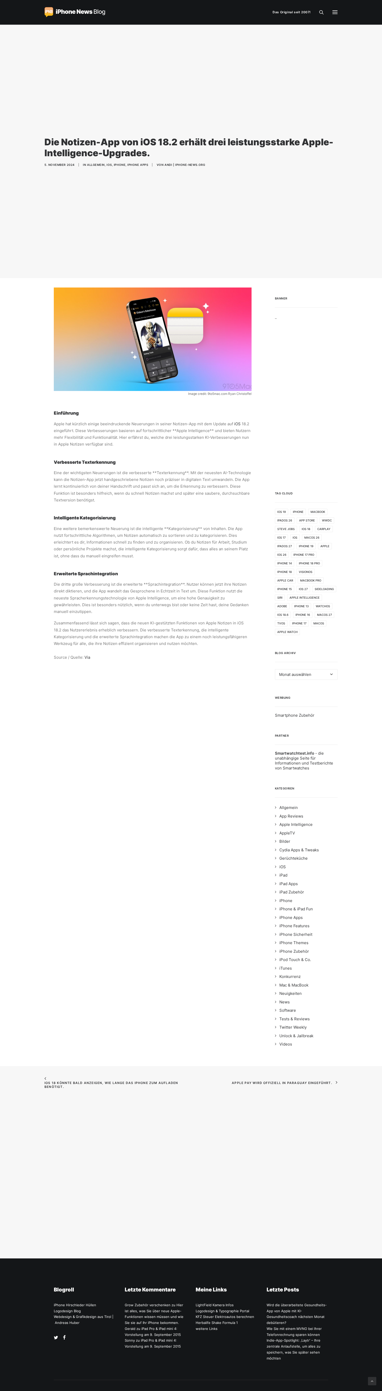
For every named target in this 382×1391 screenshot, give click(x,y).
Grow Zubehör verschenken (147, 1305)
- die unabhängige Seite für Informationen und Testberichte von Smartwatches (304, 760)
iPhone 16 (302, 615)
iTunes (285, 968)
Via (87, 657)
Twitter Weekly (293, 1027)
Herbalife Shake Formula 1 (217, 1323)
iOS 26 (281, 555)
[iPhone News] (74, 12)
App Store (307, 520)
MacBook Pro (310, 580)
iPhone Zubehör (294, 951)
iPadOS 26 (284, 520)
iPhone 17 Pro (303, 555)
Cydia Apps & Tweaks (299, 849)
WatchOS (323, 606)
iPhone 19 (306, 546)
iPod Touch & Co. (295, 959)
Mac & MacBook (293, 985)
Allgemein (96, 165)
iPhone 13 (301, 606)
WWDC (327, 520)
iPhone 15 (284, 589)
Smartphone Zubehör (294, 715)
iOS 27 (303, 589)
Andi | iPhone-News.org (184, 165)
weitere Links (207, 1329)
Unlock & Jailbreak (296, 1035)
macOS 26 (311, 537)
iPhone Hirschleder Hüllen (75, 1305)
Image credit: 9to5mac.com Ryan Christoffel (220, 394)
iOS (109, 165)
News (284, 1002)
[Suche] (319, 12)
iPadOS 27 (284, 546)
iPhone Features (294, 925)
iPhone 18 (284, 572)
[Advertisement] (306, 397)
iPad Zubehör (291, 892)
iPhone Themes (293, 942)
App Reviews (291, 816)
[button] (335, 12)
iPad (283, 875)
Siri (279, 597)
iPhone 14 (284, 563)
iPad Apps (288, 883)
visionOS (305, 572)
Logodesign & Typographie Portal (222, 1311)
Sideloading (324, 589)
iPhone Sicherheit (295, 934)
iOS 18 (306, 529)
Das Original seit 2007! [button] (292, 12)
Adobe (282, 606)
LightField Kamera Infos (215, 1305)
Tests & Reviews (294, 1018)
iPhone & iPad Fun (296, 908)
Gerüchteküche (293, 858)
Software (287, 1010)
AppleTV (287, 833)
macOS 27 (324, 615)
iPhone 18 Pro (309, 563)
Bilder (284, 841)
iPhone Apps (137, 165)
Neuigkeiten (290, 993)
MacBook (318, 512)
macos (318, 623)
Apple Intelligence (304, 597)
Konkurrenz (290, 976)
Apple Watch (287, 632)
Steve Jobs (286, 529)
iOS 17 (281, 537)
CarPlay (324, 529)
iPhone (120, 165)
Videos (285, 1044)
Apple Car (285, 580)
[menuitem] (293, 12)
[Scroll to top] (372, 1380)
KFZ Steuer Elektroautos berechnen (225, 1317)
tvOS (281, 623)
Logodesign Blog (67, 1311)
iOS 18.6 (282, 615)
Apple (325, 546)
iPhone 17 (299, 623)
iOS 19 (281, 512)
